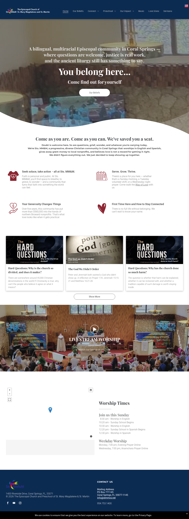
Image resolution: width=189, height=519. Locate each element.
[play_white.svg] (94, 333)
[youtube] (14, 503)
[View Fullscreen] (10, 400)
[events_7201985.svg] (102, 181)
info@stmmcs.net (106, 497)
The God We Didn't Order (83, 269)
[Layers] (91, 390)
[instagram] (20, 503)
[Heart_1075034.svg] (102, 213)
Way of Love (141, 184)
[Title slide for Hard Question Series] (34, 250)
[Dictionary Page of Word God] (94, 250)
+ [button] (10, 390)
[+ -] (50, 413)
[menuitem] (66, 11)
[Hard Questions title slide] (154, 250)
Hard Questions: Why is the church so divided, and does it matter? (30, 270)
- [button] (10, 394)
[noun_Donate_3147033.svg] (13, 213)
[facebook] (8, 503)
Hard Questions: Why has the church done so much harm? (153, 270)
